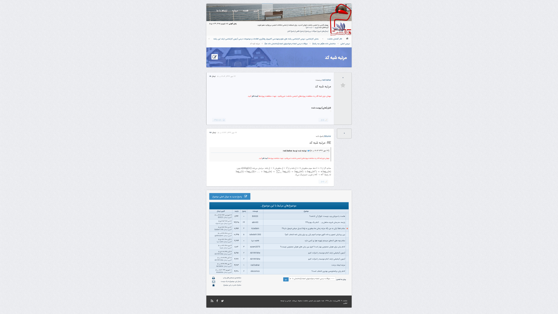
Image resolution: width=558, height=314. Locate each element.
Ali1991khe (255, 253)
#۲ (210, 132)
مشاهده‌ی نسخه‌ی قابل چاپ (232, 278)
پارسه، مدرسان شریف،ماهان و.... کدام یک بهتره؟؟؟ (325, 222)
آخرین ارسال (228, 217)
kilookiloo (219, 272)
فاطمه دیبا (255, 240)
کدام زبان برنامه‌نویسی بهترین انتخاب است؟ (328, 271)
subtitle (343, 85)
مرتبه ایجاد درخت (338, 265)
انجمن (267, 11)
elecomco (255, 271)
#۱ (210, 76)
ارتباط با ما (222, 11)
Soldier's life (218, 229)
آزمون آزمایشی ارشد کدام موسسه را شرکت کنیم (326, 253)
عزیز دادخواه (219, 223)
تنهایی (345, 303)
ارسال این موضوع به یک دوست (231, 281)
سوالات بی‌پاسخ (310, 31)
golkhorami (219, 235)
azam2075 (255, 246)
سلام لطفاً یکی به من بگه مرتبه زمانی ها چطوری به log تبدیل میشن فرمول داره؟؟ (313, 228)
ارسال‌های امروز (323, 31)
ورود (316, 27)
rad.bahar (326, 80)
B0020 (255, 216)
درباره (235, 11)
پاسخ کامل (291, 31)
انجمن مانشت (308, 301)
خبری (256, 11)
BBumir (327, 136)
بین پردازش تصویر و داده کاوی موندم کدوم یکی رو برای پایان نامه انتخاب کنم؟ (315, 234)
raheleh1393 (255, 234)
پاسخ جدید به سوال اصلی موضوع (228, 197)
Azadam (255, 228)
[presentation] (319, 168)
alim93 (255, 222)
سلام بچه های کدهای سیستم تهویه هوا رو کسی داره (325, 240)
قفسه (245, 11)
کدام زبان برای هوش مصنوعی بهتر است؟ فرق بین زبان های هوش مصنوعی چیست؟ (312, 246)
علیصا (221, 248)
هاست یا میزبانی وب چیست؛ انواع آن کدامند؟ (327, 216)
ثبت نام (309, 27)
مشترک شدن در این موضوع (232, 285)
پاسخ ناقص (300, 31)
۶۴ (244, 222)
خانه (278, 11)
